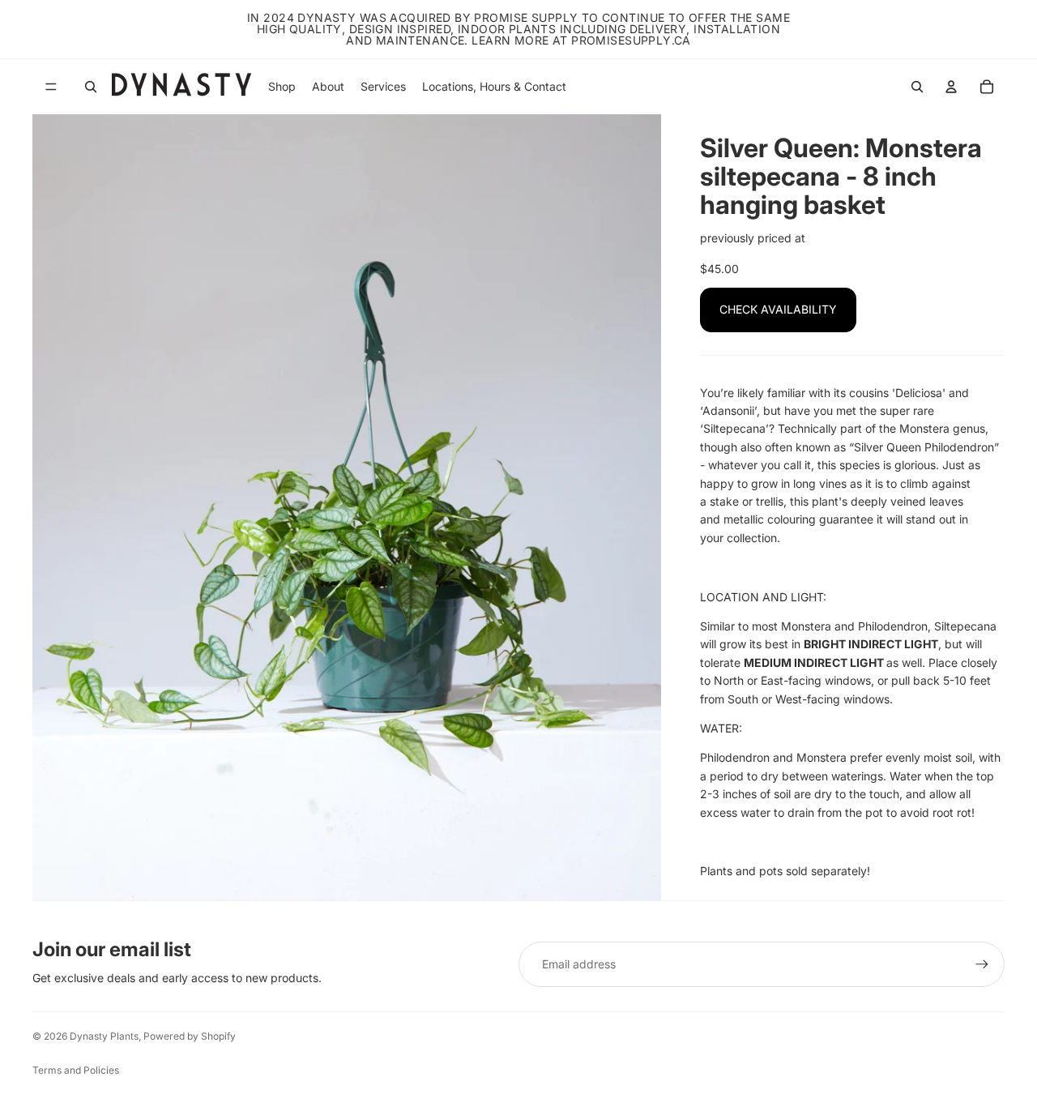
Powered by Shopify (189, 1036)
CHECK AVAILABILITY (778, 309)
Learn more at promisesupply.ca (581, 40)
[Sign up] (982, 964)
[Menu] (51, 86)
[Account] (951, 87)
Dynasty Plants (104, 1036)
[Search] (91, 87)
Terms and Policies (75, 1070)
